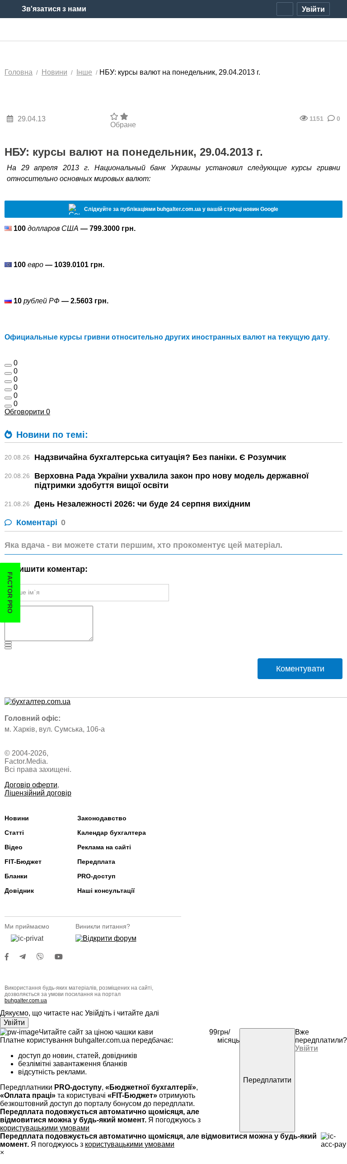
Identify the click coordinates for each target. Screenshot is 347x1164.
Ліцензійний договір (38, 793)
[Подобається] (8, 365)
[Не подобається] (8, 406)
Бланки (16, 876)
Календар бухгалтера (111, 832)
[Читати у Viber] (46, 957)
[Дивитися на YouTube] (63, 957)
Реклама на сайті (104, 847)
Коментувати (300, 668)
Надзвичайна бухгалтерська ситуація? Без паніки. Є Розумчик (160, 457)
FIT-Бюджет (23, 861)
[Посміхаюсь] (8, 373)
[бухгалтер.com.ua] (174, 29)
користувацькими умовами (44, 1128)
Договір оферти (31, 785)
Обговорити (27, 412)
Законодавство (102, 818)
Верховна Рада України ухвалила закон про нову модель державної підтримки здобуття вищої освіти (171, 480)
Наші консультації (106, 890)
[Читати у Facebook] (12, 957)
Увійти (14, 1022)
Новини (17, 818)
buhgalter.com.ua (26, 1000)
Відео (14, 847)
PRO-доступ (96, 876)
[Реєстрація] (285, 9)
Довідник (19, 890)
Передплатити (267, 1080)
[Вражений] (8, 381)
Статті (14, 832)
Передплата (96, 861)
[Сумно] (8, 389)
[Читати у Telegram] (28, 957)
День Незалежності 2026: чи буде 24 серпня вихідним (142, 503)
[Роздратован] (8, 398)
